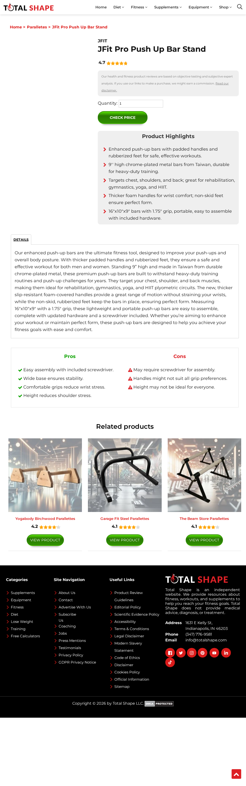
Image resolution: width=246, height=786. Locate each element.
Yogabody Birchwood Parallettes (45, 518)
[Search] (239, 6)
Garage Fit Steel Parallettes (124, 518)
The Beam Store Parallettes (204, 518)
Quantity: (107, 103)
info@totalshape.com (205, 640)
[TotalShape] (29, 7)
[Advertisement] (123, 751)
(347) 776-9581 (198, 634)
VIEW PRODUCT (45, 540)
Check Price (122, 117)
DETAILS (21, 239)
